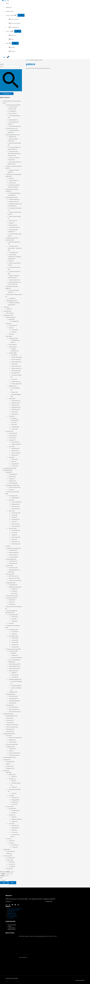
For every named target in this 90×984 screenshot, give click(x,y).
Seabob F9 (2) (10, 766)
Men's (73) (11, 511)
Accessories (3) (13, 550)
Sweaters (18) (15, 464)
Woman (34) (10, 806)
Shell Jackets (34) (16, 370)
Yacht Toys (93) (8, 856)
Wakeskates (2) (13, 692)
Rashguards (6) (15, 519)
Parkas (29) (14, 364)
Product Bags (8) (13, 483)
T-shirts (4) (14, 804)
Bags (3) (14, 653)
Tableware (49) (10, 746)
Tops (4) (11, 843)
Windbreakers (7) (16, 381)
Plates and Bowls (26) (14, 753)
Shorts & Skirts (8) (16, 453)
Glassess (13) (12, 748)
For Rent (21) (10, 860)
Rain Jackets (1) (16, 442)
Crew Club (12, 35)
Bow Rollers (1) (12, 111)
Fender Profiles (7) (13, 180)
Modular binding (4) (16, 685)
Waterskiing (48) (11, 694)
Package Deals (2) (13, 698)
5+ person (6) (15, 647)
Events (12, 39)
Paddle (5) (11, 862)
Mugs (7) (11, 750)
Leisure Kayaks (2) (13, 554)
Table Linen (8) (12, 742)
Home (7, 3)
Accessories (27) (11, 851)
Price (1, 877)
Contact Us (8, 901)
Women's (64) (12, 528)
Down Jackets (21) (16, 359)
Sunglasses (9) (15, 497)
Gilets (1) (14, 780)
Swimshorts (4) (15, 541)
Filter (4, 882)
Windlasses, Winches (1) (15, 126)
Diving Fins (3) (10, 718)
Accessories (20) (13, 696)
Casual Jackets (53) (17, 357)
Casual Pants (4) (16, 400)
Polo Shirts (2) (15, 797)
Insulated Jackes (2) (17, 819)
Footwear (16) (12, 437)
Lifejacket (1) (12, 298)
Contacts (12, 51)
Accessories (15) (11, 858)
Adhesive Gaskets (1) (14, 199)
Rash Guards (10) (16, 537)
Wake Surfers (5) (13, 670)
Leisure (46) (9, 565)
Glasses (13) (12, 600)
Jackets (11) (12, 440)
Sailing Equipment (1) (12, 300)
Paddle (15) (14, 621)
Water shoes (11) (16, 526)
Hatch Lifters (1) (13, 220)
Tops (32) (11, 795)
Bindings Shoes (3, 871)
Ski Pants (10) (15, 414)
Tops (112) (11, 416)
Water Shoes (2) (16, 508)
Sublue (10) (9, 853)
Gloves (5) (11, 602)
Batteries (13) (12, 136)
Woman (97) (10, 431)
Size (1, 875)
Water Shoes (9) (16, 544)
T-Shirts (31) (15, 429)
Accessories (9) (13, 495)
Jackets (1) (14, 517)
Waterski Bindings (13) (14, 700)
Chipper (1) (14, 589)
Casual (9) (14, 532)
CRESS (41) (9, 309)
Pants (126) (12, 398)
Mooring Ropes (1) (13, 120)
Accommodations (12, 915)
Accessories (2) (13, 561)
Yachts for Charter (15, 23)
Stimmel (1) (14, 593)
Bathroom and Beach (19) (15, 737)
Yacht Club (9, 31)
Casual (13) (14, 515)
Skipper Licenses (9, 11)
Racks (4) (11, 489)
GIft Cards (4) (10, 313)
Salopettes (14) (16, 810)
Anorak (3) (14, 355)
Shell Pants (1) (15, 450)
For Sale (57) (10, 868)
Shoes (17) (14, 521)
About (7, 43)
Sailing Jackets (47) (17, 368)
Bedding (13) (12, 740)
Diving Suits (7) (10, 720)
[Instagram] (6, 905)
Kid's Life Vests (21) (13, 576)
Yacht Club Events (12, 916)
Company (12, 47)
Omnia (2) (14, 591)
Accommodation (14, 27)
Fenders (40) (12, 182)
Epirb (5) (11, 260)
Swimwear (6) (10, 731)
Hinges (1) (11, 223)
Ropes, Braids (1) (13, 225)
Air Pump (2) (15, 616)
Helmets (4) (12, 604)
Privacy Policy (49, 901)
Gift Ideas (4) (7, 311)
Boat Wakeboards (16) (14, 664)
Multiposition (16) (11, 582)
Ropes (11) (14, 633)
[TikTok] (9, 905)
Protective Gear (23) (12, 598)
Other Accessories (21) (14, 487)
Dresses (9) (15, 459)
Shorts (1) (14, 776)
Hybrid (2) (14, 672)
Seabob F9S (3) (10, 768)
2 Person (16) (15, 640)
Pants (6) (14, 332)
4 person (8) (15, 644)
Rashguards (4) (16, 504)
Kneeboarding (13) (11, 559)
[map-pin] (11, 954)
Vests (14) (14, 379)
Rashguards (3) (15, 800)
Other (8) (14, 619)
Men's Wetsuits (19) (14, 709)
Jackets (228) (12, 353)
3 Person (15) (15, 642)
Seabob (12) (7, 759)
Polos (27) (14, 422)
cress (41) (6, 307)
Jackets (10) (15, 329)
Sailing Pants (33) (16, 407)
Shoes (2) (11, 334)
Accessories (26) (13, 567)
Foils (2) (8, 546)
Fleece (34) (15, 392)
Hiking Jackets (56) (16, 361)
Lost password (11, 928)
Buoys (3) (11, 178)
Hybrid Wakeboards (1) (14, 668)
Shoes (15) (14, 539)
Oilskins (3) (14, 821)
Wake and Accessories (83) (13, 649)
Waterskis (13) (12, 703)
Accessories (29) (13, 614)
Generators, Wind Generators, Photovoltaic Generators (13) (14, 153)
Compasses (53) (13, 252)
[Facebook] (15, 905)
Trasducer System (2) (14, 280)
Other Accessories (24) (12, 595)
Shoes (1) (14, 793)
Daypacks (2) (12, 476)
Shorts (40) (14, 411)
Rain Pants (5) (15, 405)
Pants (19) (11, 446)
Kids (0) (11, 327)
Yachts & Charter (10, 15)
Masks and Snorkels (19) (12, 724)
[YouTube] (18, 905)
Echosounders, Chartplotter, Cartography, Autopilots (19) (14, 256)
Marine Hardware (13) (12, 197)
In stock (3, 880)
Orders (9, 926)
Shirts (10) (14, 830)
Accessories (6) (13, 433)
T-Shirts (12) (15, 466)
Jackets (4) (12, 778)
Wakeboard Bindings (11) (15, 679)
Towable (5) (12, 866)
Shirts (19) (14, 424)
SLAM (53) (6, 770)
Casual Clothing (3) (16, 502)
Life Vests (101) (10, 574)
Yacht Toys (11, 918)
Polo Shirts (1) (15, 825)
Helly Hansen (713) (8, 315)
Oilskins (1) (14, 787)
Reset (12, 882)
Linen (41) (9, 735)
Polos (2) (14, 461)
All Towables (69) (13, 636)
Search (1, 64)
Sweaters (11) (15, 802)
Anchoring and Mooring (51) (13, 105)
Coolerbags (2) (13, 474)
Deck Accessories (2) (12, 128)
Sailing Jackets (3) (16, 444)
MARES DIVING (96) (8, 714)
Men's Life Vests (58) (14, 578)
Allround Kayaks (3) (14, 552)
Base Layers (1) (13, 344)
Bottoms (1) (12, 774)
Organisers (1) (12, 481)
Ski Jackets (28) (16, 373)
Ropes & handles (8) (17, 657)
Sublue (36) (7, 849)
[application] (16, 15)
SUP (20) (11, 623)
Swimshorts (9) (15, 524)
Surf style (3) (15, 677)
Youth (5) (9, 838)
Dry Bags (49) (15, 321)
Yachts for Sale (14, 19)
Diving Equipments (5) (12, 715)
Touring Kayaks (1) (13, 557)
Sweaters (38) (15, 427)
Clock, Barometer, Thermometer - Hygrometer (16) (15, 248)
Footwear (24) (10, 722)
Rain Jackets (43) (16, 366)
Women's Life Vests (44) (15, 580)
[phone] (11, 968)
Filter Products (7, 93)
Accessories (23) (13, 338)
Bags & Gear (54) (11, 317)
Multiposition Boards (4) (15, 587)
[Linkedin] (12, 905)
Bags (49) (11, 319)
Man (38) (9, 772)
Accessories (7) (13, 325)
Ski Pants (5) (15, 455)
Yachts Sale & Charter (13, 910)
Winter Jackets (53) (17, 383)
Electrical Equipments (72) (13, 134)
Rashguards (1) (15, 828)
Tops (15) (11, 823)
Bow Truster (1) (13, 113)
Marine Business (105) (9, 733)
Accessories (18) (13, 651)
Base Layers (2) (13, 435)
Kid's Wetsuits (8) (13, 707)
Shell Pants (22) (15, 409)
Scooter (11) (12, 864)
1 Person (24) (15, 638)
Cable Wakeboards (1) (14, 666)
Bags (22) (9, 472)
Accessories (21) (16, 530)
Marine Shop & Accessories (14, 909)
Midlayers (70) (12, 386)
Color (1, 873)
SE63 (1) (8, 764)
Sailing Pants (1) (16, 448)
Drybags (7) (12, 478)
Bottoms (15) (12, 808)
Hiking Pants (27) (16, 403)
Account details (12, 925)
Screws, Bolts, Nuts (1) (14, 227)
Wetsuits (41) (10, 705)
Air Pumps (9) (15, 631)
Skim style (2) (15, 675)
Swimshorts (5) (15, 506)
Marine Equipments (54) (10, 757)
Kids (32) (9, 323)
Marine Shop (9, 7)
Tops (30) (11, 457)
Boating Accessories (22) (13, 485)
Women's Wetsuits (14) (15, 711)
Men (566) (9, 336)
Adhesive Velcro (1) (14, 201)
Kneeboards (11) (13, 563)
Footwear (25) (12, 347)
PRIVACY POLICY (12, 929)
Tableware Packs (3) (14, 755)
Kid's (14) (11, 500)
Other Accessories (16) (12, 744)
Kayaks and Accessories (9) (13, 548)
